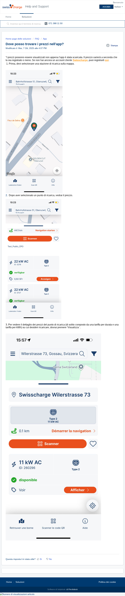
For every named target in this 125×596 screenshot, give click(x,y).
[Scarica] (56, 304)
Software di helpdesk (56, 589)
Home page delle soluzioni (19, 39)
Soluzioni (27, 17)
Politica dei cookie (107, 582)
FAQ (37, 39)
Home (8, 17)
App (45, 39)
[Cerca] (7, 24)
